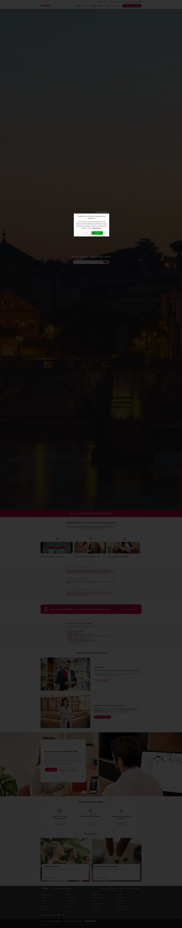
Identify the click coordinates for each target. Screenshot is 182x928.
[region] (91, 224)
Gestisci (85, 233)
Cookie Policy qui (96, 228)
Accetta (97, 233)
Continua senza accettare (101, 212)
